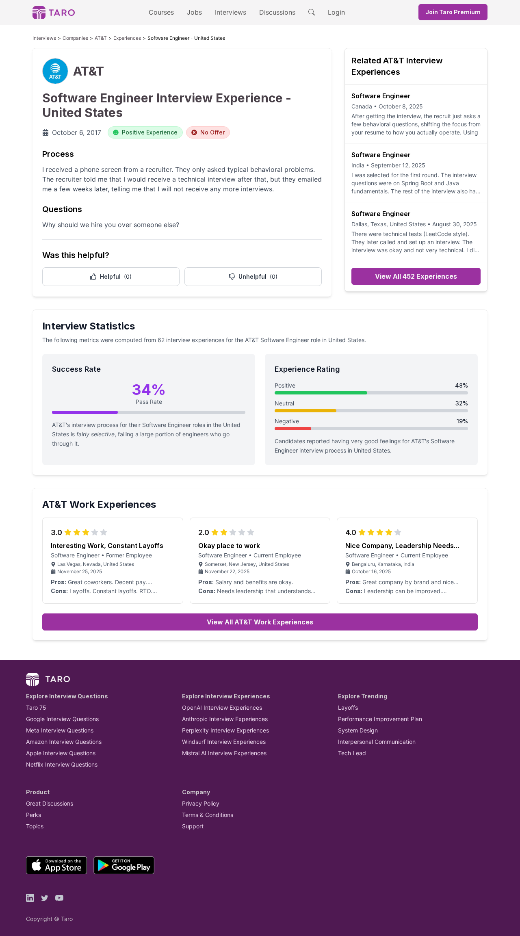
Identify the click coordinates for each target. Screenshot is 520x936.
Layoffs (348, 707)
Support (193, 826)
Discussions (277, 12)
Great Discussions (49, 803)
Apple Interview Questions (60, 753)
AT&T (101, 38)
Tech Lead (352, 753)
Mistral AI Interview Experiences (224, 753)
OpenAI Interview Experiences (222, 707)
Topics (34, 826)
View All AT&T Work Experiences (260, 622)
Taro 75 (36, 707)
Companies (75, 38)
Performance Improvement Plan (380, 718)
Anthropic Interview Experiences (225, 718)
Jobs (194, 12)
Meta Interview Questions (59, 730)
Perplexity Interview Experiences (225, 730)
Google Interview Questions (62, 718)
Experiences (127, 38)
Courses (161, 12)
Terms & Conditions (207, 814)
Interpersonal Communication (377, 741)
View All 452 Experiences (416, 276)
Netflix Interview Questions (62, 764)
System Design (358, 730)
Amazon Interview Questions (64, 741)
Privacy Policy (200, 803)
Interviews (230, 12)
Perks (33, 814)
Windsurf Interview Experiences (224, 741)
